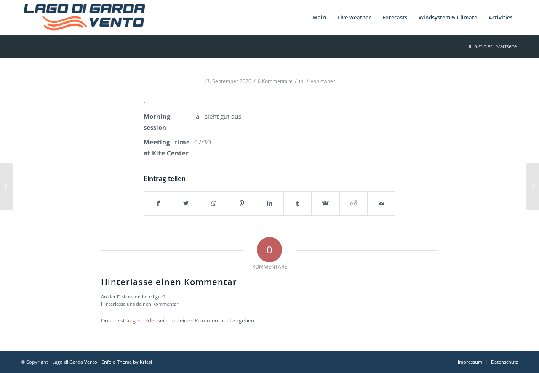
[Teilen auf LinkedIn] (269, 203)
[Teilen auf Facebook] (158, 203)
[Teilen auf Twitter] (186, 203)
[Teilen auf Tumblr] (297, 203)
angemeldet (141, 320)
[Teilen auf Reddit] (353, 203)
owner (327, 81)
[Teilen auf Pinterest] (242, 203)
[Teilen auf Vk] (325, 203)
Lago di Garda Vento (74, 362)
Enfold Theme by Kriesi (126, 362)
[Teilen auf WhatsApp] (213, 203)
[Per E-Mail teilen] (381, 203)
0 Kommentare (275, 81)
